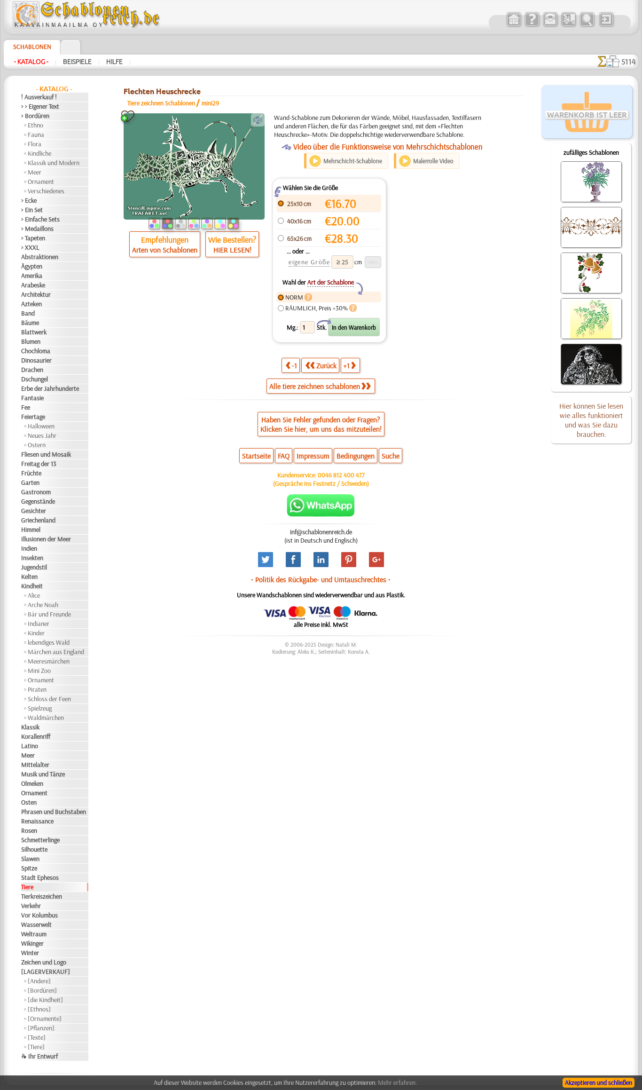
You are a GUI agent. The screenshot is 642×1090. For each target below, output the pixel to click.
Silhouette (34, 849)
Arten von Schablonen (164, 249)
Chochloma (35, 351)
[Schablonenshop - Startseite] (85, 26)
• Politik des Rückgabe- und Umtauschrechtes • (321, 579)
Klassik (30, 727)
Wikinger (32, 943)
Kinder (36, 633)
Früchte (31, 473)
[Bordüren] (42, 990)
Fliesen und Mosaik (46, 454)
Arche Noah (43, 604)
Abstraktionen (39, 257)
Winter (30, 952)
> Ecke (29, 200)
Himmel (30, 529)
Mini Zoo (39, 670)
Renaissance (37, 821)
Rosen (29, 830)
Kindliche (39, 153)
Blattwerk (34, 332)
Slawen (30, 858)
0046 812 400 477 (341, 475)
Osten (29, 802)
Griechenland (38, 520)
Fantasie (32, 398)
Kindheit (32, 586)
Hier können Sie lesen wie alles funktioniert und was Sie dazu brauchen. (591, 420)
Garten (30, 482)
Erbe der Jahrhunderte (50, 388)
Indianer (38, 623)
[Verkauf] (513, 25)
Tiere (27, 887)
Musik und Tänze (43, 774)
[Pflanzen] (41, 1028)
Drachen (32, 369)
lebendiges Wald (49, 642)
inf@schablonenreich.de (321, 532)
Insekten (32, 557)
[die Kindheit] (45, 999)
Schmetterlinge (40, 840)
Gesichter (33, 510)
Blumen (30, 341)
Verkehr (31, 905)
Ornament (41, 181)
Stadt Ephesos (40, 877)
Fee (25, 407)
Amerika (31, 275)
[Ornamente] (45, 1018)
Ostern (37, 445)
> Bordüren (35, 115)
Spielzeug (40, 708)
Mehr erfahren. (397, 1082)
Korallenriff (35, 736)
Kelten (29, 576)
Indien (29, 548)
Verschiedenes (46, 191)
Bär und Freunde (49, 614)
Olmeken (32, 783)
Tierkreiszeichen (41, 896)
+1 (347, 365)
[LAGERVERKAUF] (45, 971)
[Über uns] (532, 25)
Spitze (29, 868)
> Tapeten (33, 238)
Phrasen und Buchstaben (53, 811)
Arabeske (33, 285)
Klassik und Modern (53, 162)
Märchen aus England (56, 652)
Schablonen (32, 46)
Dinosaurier (36, 360)
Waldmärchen (46, 717)
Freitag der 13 (38, 463)
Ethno (35, 125)
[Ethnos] (39, 1009)
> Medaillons (37, 228)
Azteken (31, 304)
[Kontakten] (550, 25)
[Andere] (39, 981)
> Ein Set (32, 209)
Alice (34, 595)
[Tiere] (36, 1047)
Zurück (326, 365)
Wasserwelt (36, 924)
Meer (34, 172)
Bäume (30, 322)
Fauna (36, 134)
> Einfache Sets (40, 219)
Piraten (37, 689)
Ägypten (31, 266)
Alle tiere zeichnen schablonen (314, 386)
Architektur (36, 294)
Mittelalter (35, 764)
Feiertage (33, 416)
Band (28, 313)
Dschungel (34, 379)
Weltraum (34, 934)
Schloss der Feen (49, 699)
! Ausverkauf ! (39, 97)
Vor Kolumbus (39, 915)
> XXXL (30, 247)
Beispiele (77, 61)
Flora (34, 144)
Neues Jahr (42, 435)
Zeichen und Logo (43, 962)
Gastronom (36, 492)
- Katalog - (31, 61)
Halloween (41, 426)
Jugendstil (34, 567)
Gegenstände (38, 501)
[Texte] (37, 1037)
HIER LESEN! (232, 249)
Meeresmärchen (49, 661)
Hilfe (114, 61)
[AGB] (568, 25)
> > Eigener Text (40, 106)
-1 (294, 365)
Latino (29, 746)
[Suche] (587, 25)
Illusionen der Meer (46, 539)
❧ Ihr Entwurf (39, 1056)
